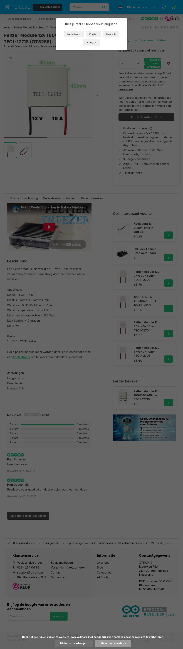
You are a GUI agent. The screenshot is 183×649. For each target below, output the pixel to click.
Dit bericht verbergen (73, 643)
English (93, 34)
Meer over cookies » (113, 643)
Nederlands (73, 34)
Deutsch (111, 34)
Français (91, 42)
